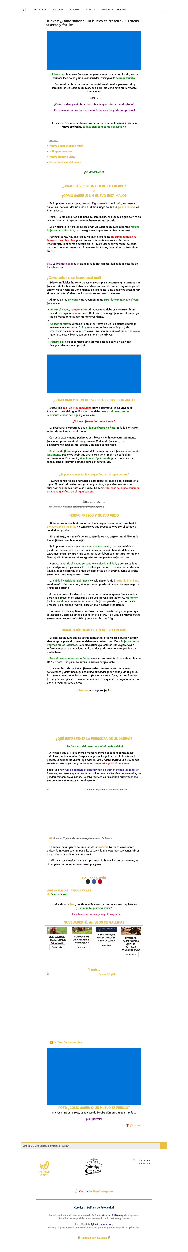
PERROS (74, 9)
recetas (103, 847)
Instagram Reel (73, 1042)
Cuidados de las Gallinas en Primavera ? (82, 939)
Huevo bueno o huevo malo (66, 145)
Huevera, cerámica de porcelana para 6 (83, 506)
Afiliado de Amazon (101, 1224)
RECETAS (58, 9)
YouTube (56, 1042)
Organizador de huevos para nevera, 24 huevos (87, 838)
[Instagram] (88, 881)
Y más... (94, 969)
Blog (72, 904)
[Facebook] (94, 881)
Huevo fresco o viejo (61, 156)
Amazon (83, 690)
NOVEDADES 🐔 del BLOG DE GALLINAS (94, 922)
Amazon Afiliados (112, 1215)
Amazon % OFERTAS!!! (113, 9)
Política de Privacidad (100, 1207)
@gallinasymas (103, 1191)
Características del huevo (65, 162)
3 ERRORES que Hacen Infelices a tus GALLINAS (106, 937)
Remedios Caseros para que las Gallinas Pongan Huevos (131, 944)
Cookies (78, 1207)
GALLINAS (40, 9)
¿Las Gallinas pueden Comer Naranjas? (57, 939)
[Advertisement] (94, 50)
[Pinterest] (100, 881)
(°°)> (25, 9)
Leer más (57, 947)
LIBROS (90, 9)
